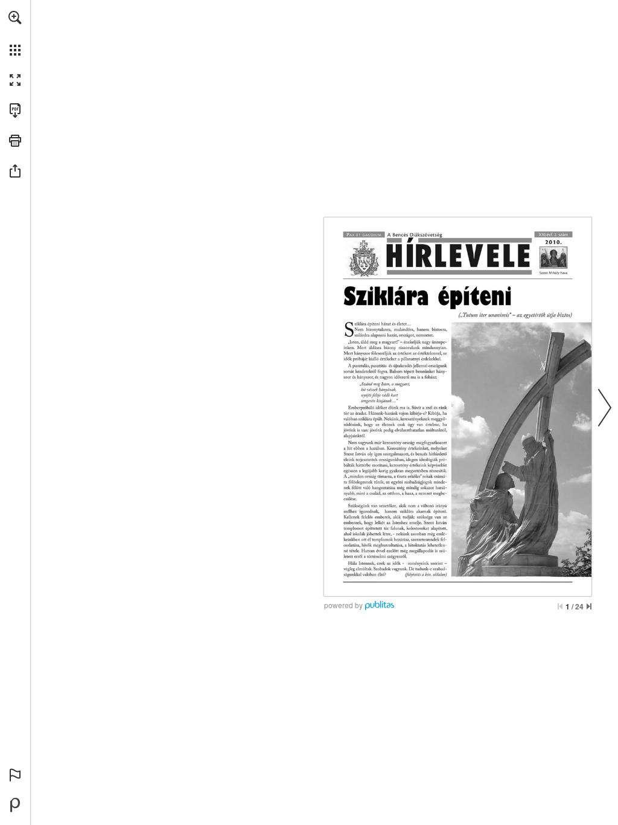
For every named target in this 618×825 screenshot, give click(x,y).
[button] (15, 17)
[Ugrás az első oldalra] (560, 606)
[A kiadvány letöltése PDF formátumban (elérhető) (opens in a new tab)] (15, 110)
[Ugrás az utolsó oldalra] (589, 606)
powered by (343, 605)
